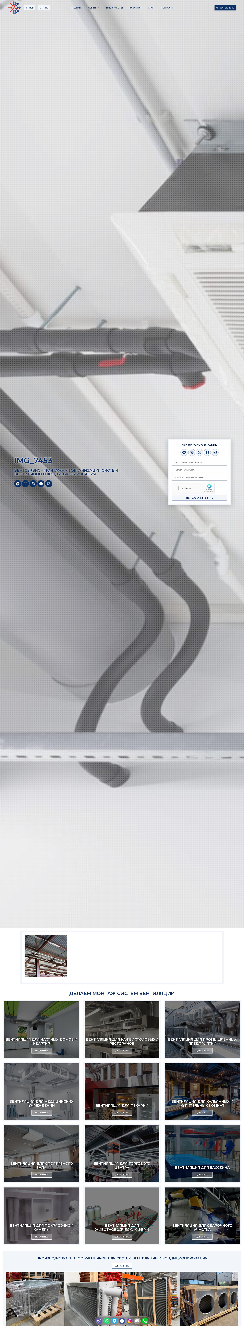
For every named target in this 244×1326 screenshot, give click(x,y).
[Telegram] (17, 483)
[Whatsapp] (33, 483)
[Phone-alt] (145, 1321)
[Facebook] (40, 483)
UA (41, 7)
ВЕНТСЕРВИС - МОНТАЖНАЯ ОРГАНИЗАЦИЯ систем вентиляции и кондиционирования (66, 472)
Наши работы (114, 8)
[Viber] (25, 483)
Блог (151, 8)
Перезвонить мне (199, 497)
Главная (76, 8)
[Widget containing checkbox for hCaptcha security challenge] (193, 488)
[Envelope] (137, 1321)
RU (46, 7)
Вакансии (135, 8)
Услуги (92, 8)
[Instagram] (48, 483)
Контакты (167, 8)
